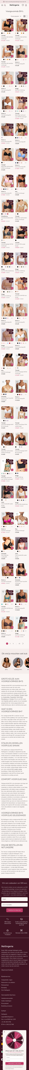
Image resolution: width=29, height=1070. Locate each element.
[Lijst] (27, 16)
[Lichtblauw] (7, 343)
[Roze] (23, 59)
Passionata (13, 697)
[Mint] (17, 111)
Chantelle (16, 695)
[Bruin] (9, 33)
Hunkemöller (6, 697)
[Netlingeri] (14, 5)
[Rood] (7, 214)
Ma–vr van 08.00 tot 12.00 (8, 1019)
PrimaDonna (4, 699)
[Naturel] (21, 59)
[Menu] (2, 5)
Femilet (12, 699)
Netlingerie (4, 1014)
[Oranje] (7, 33)
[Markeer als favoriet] (3, 21)
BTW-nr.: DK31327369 (7, 1024)
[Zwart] (2, 33)
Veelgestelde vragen (6, 980)
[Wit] (5, 33)
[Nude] (19, 86)
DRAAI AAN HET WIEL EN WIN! (14, 1063)
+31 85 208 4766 (6, 1022)
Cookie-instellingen (6, 1001)
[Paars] (23, 111)
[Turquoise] (2, 604)
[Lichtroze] (23, 394)
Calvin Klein (20, 697)
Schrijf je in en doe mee (14, 910)
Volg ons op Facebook (7, 970)
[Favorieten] (23, 5)
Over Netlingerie (5, 990)
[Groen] (21, 86)
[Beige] (4, 33)
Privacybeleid (4, 1003)
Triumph (22, 695)
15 (19, 643)
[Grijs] (23, 86)
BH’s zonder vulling (17, 769)
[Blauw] (17, 137)
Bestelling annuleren (6, 1006)
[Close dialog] (4, 1032)
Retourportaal (5, 985)
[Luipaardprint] (2, 631)
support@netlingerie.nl (7, 1017)
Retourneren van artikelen (8, 982)
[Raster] (24, 16)
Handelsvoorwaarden (7, 998)
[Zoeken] (5, 5)
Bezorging (4, 987)
